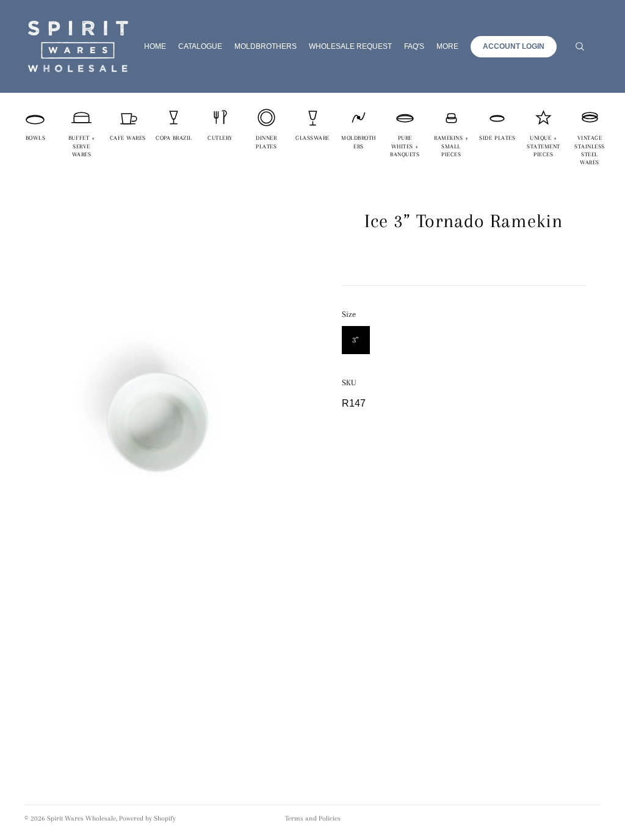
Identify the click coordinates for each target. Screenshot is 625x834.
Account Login (513, 46)
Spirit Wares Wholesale (81, 818)
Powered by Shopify (147, 818)
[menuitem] (447, 47)
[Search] (579, 46)
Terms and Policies (313, 818)
